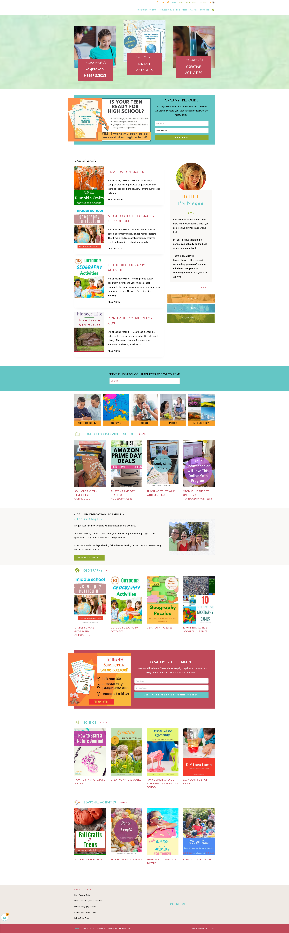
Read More (114, 200)
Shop (181, 2)
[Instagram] (168, 2)
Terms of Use (112, 928)
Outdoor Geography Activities (85, 907)
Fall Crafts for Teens (88, 859)
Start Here (204, 10)
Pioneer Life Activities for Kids (85, 912)
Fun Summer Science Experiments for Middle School (162, 783)
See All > (143, 434)
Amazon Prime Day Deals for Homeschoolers (123, 494)
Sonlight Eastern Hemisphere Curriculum (85, 494)
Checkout (203, 2)
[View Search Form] (213, 10)
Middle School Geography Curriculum (84, 631)
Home (174, 2)
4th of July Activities (197, 859)
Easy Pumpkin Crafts (126, 171)
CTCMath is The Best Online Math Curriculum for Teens (197, 494)
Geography (191, 318)
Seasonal (193, 10)
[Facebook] (157, 2)
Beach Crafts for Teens (126, 859)
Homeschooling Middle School (174, 10)
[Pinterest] (163, 2)
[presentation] (89, 185)
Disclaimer (100, 928)
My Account (191, 2)
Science (191, 308)
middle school (191, 298)
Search (207, 288)
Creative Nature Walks (126, 779)
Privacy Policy (88, 928)
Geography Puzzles (159, 627)
